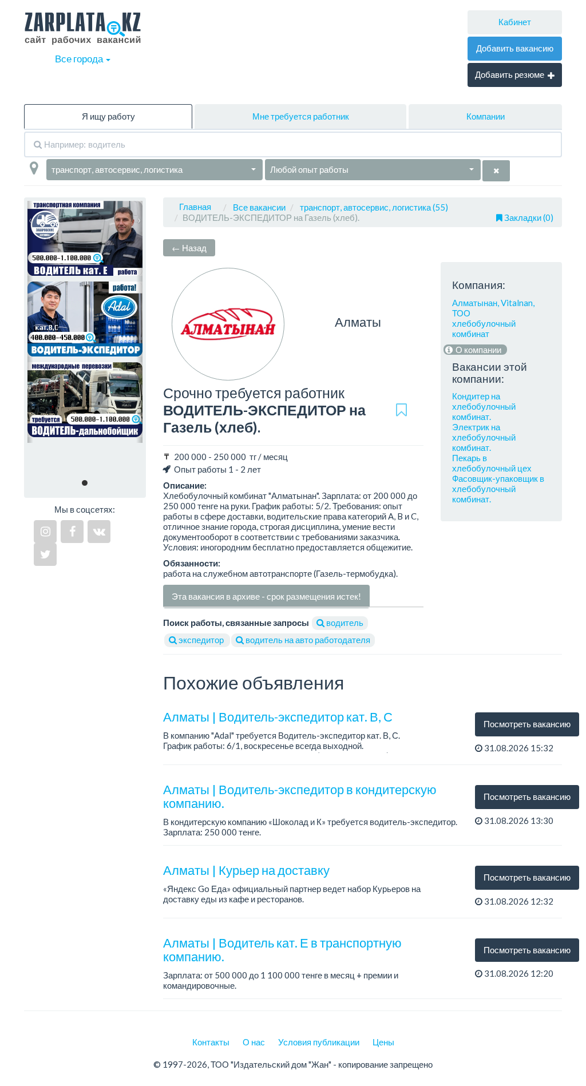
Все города (80, 59)
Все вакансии (259, 207)
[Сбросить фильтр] (496, 170)
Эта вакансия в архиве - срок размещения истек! (266, 596)
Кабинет (514, 22)
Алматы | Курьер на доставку (246, 870)
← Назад (189, 248)
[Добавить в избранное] (401, 410)
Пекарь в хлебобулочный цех (492, 463)
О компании (477, 349)
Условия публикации (318, 1042)
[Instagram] (45, 531)
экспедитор (201, 640)
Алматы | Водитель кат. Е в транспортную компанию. (282, 949)
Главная (195, 207)
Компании (485, 116)
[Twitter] (45, 554)
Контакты (210, 1042)
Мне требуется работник (300, 116)
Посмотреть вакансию (527, 724)
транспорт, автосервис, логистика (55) (374, 207)
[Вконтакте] (99, 531)
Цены (383, 1042)
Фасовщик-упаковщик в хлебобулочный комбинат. (498, 488)
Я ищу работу (108, 116)
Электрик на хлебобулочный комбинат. (484, 437)
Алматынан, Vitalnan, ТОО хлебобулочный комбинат (493, 318)
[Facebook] (72, 531)
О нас (254, 1042)
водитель (343, 622)
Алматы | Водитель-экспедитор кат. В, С (278, 716)
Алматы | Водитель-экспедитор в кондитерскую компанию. (300, 796)
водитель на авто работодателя (307, 640)
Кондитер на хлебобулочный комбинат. (484, 406)
